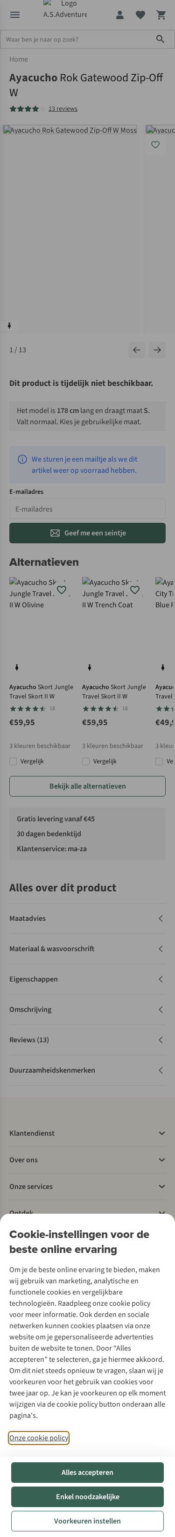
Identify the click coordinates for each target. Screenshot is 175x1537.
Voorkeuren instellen (87, 1521)
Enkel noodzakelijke (87, 1497)
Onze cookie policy (38, 1438)
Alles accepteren (87, 1472)
